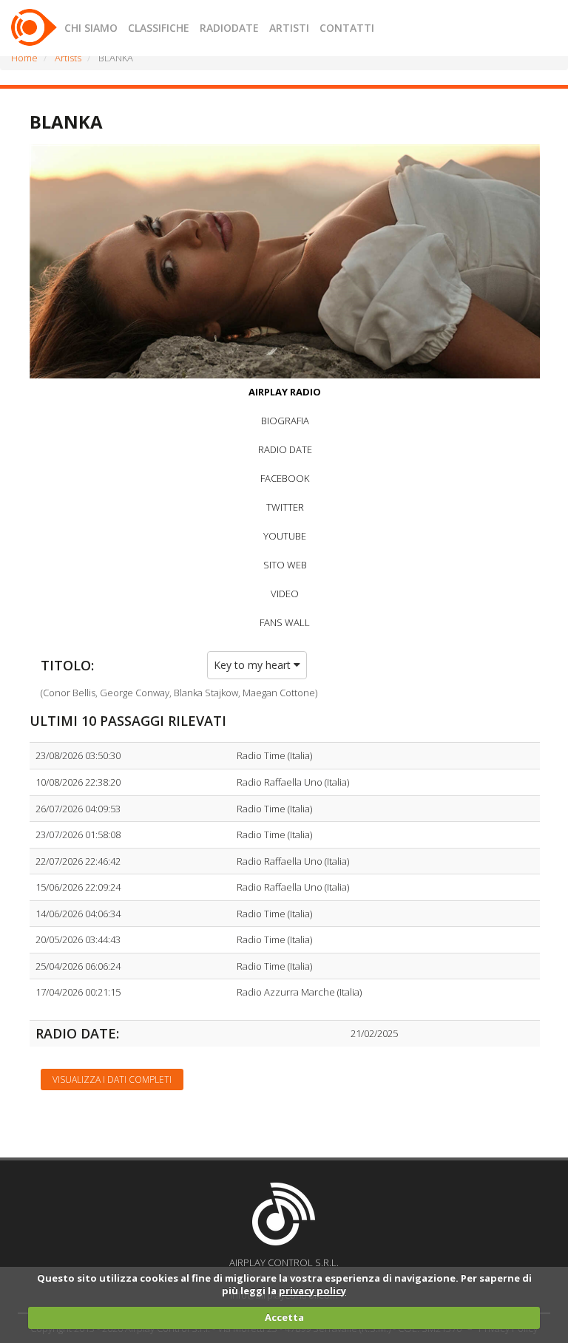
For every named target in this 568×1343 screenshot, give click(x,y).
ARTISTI (289, 28)
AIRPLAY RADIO (284, 391)
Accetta (284, 1317)
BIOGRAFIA (285, 420)
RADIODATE (229, 28)
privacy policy (312, 1290)
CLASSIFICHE (158, 28)
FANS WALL (285, 622)
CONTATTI (347, 28)
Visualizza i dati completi (112, 1079)
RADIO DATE (285, 449)
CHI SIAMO (91, 28)
